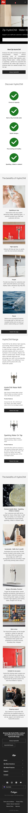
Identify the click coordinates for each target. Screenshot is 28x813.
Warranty (17, 806)
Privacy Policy (19, 801)
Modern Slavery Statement (13, 804)
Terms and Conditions (8, 801)
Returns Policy (9, 806)
